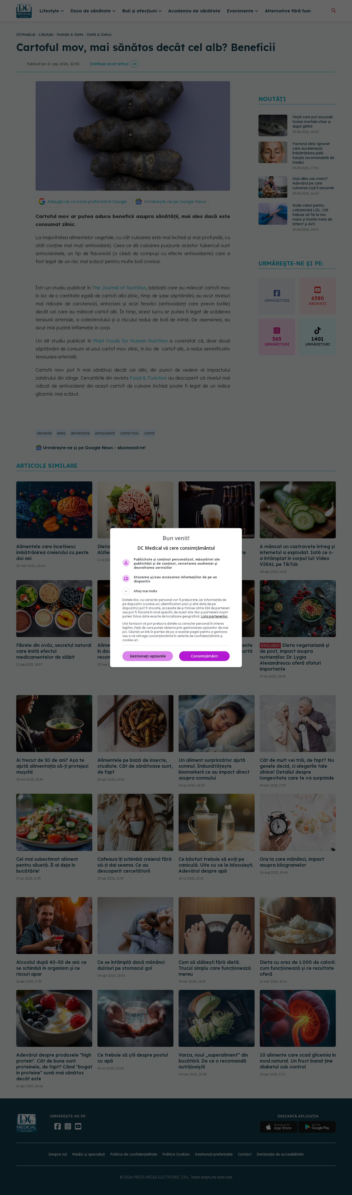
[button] (176, 591)
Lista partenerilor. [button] (214, 616)
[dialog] (176, 597)
